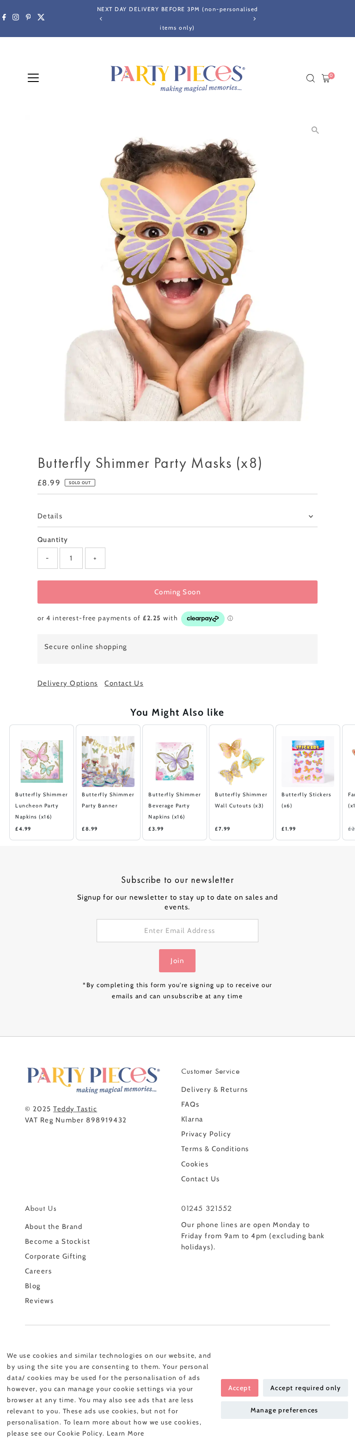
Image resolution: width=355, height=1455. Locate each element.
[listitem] (41, 782)
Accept (239, 1388)
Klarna (192, 1119)
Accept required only (305, 1388)
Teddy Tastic (75, 1109)
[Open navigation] (33, 78)
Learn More (125, 1433)
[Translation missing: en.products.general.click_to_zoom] (315, 130)
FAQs (190, 1104)
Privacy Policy (206, 1134)
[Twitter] (41, 18)
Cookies (195, 1164)
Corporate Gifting (55, 1256)
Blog (33, 1286)
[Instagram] (15, 18)
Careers (38, 1271)
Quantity (52, 539)
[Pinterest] (28, 18)
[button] (4, 782)
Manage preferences (284, 1410)
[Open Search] (310, 78)
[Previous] (101, 18)
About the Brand (54, 1226)
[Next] (254, 18)
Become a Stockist (58, 1241)
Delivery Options (67, 683)
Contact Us (123, 683)
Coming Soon (177, 592)
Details (50, 516)
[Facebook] (4, 18)
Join (177, 961)
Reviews (39, 1301)
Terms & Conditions (215, 1149)
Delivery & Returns (214, 1089)
